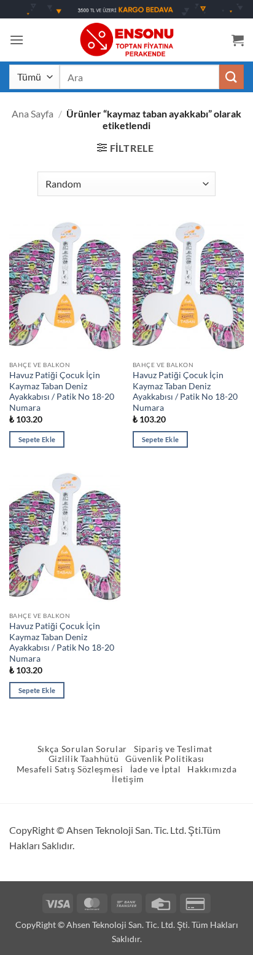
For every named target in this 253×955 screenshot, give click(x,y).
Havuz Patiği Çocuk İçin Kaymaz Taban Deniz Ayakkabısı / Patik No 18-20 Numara (61, 391)
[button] (16, 40)
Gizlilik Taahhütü (84, 759)
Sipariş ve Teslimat (173, 749)
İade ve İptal (155, 769)
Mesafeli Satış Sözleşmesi (70, 769)
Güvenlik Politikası (164, 759)
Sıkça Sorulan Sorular (82, 749)
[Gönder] (231, 77)
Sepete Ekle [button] (37, 439)
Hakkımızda (211, 769)
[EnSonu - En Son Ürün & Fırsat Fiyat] (126, 40)
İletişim (128, 779)
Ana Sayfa (32, 113)
